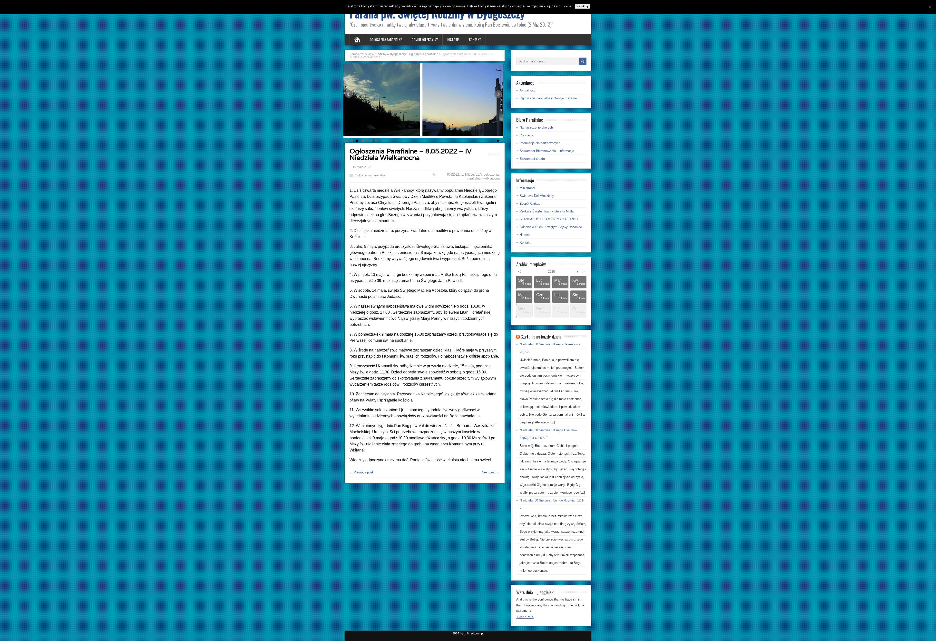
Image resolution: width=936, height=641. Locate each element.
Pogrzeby (526, 135)
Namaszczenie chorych (536, 127)
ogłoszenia (491, 174)
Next (498, 94)
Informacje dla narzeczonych (540, 143)
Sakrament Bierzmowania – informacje (547, 151)
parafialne (473, 178)
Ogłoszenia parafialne (386, 39)
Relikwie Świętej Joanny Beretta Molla (547, 211)
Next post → (491, 472)
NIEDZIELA (473, 174)
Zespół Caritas (530, 203)
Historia (453, 39)
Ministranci (527, 188)
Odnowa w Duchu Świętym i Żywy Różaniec (551, 227)
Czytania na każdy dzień (541, 336)
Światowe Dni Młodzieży (537, 196)
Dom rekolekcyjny (424, 39)
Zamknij (582, 6)
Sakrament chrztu (532, 158)
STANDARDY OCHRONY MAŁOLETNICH (549, 219)
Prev (348, 94)
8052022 (453, 174)
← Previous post (361, 472)
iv (462, 174)
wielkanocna (491, 178)
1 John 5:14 (525, 617)
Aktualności (528, 90)
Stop (502, 141)
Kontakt (475, 39)
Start (498, 141)
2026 (551, 271)
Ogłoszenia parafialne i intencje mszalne (548, 98)
